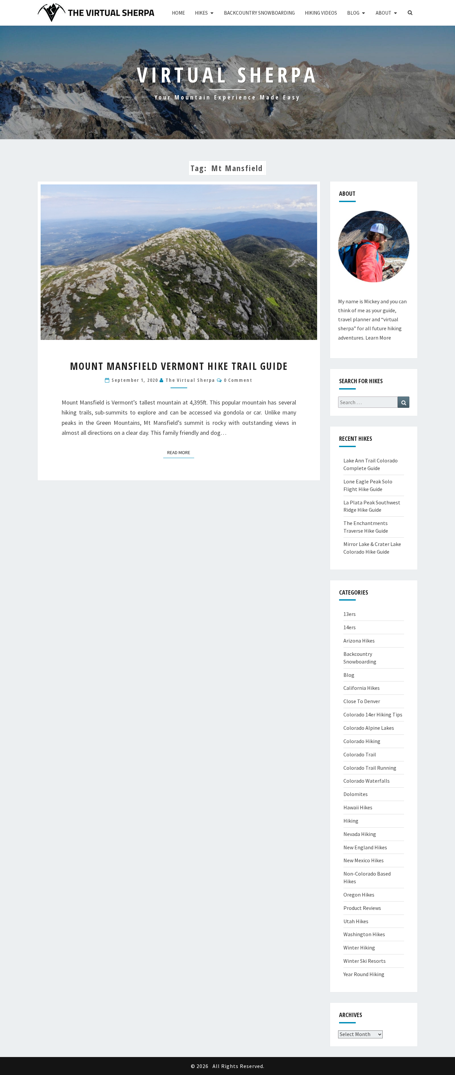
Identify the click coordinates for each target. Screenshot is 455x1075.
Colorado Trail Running (369, 767)
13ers (349, 614)
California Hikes (361, 687)
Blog (353, 13)
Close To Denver (361, 701)
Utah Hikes (355, 921)
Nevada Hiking (359, 834)
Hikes (201, 13)
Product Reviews (362, 908)
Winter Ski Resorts (364, 960)
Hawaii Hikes (357, 807)
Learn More (378, 337)
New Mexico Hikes (363, 860)
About (383, 13)
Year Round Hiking (363, 974)
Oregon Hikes (358, 894)
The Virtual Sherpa (190, 380)
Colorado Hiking (361, 741)
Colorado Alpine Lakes (368, 727)
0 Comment (238, 380)
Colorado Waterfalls (366, 780)
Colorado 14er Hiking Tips (372, 714)
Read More (180, 452)
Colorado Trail (359, 754)
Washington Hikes (364, 934)
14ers (349, 627)
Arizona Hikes (359, 640)
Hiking (350, 820)
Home (178, 13)
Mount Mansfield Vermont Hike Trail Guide (179, 366)
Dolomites (355, 794)
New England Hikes (365, 847)
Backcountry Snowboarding (259, 13)
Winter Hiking (359, 947)
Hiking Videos (321, 13)
